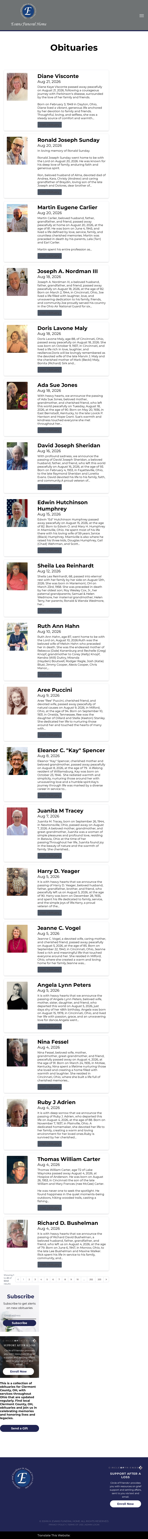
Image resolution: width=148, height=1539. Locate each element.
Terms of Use (75, 1524)
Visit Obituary (49, 124)
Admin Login (92, 1524)
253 (99, 1279)
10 (78, 1279)
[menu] (141, 15)
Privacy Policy (57, 1524)
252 (91, 1279)
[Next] (106, 1279)
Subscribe (19, 1323)
